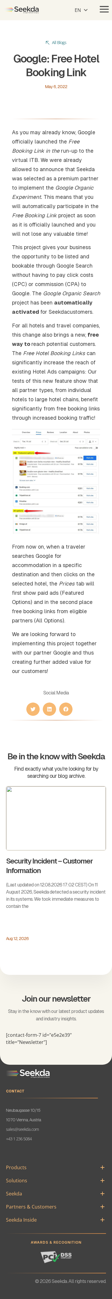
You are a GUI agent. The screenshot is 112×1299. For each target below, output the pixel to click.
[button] (81, 9)
